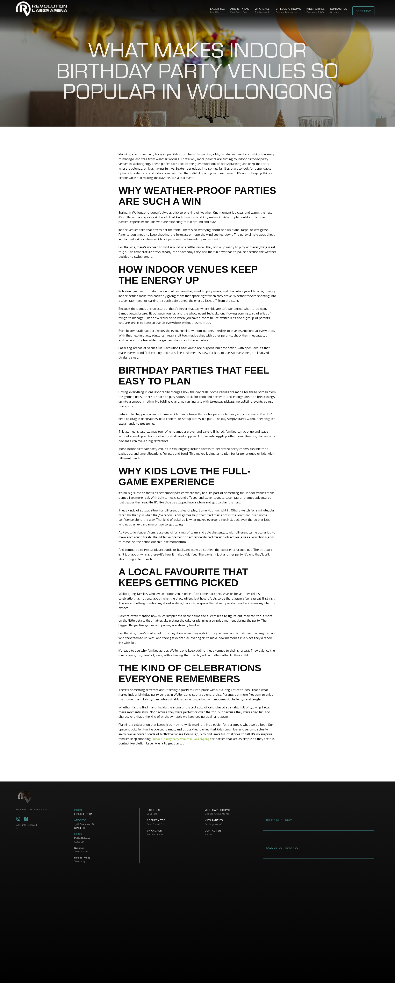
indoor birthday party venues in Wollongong (180, 739)
